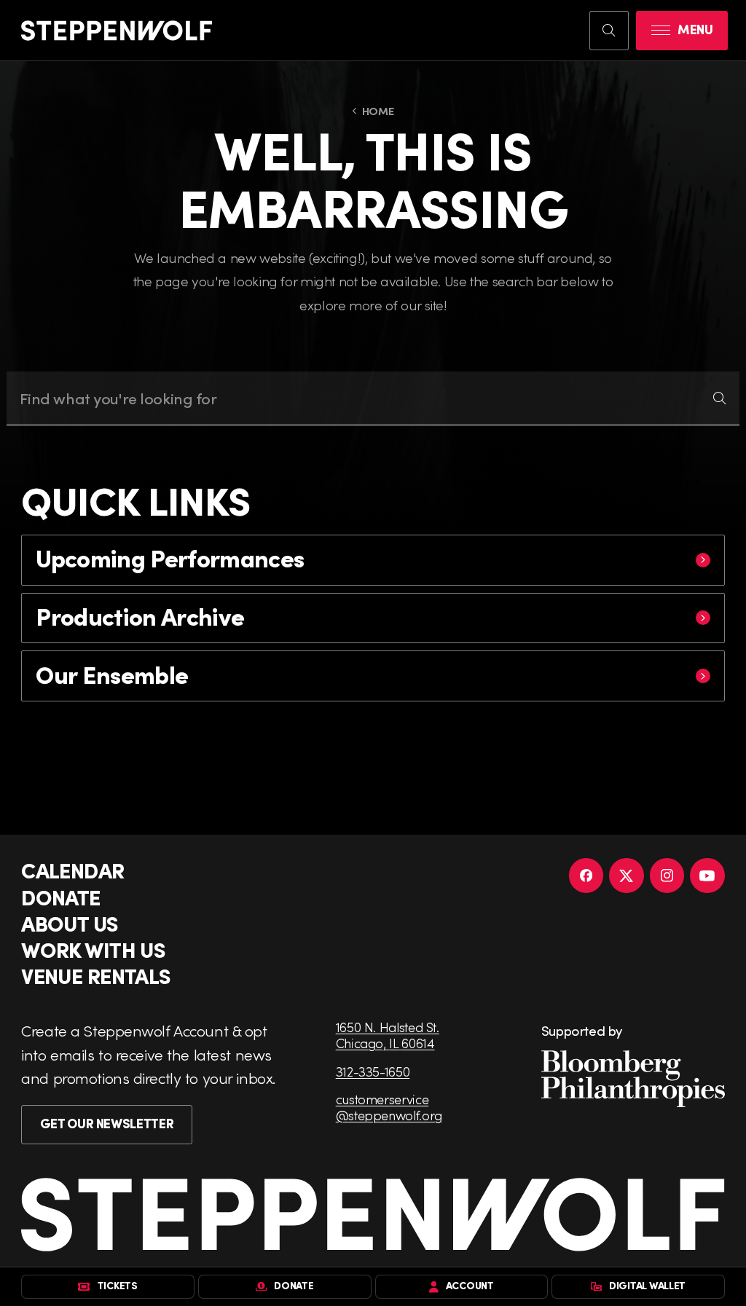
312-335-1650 (373, 1071)
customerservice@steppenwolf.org (389, 1107)
